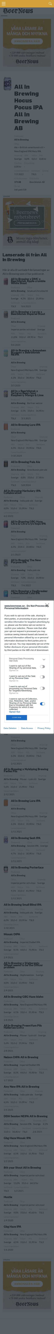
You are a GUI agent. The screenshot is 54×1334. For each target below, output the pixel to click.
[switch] (42, 666)
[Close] (48, 606)
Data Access (27, 728)
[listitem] (27, 660)
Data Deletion (10, 728)
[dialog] (27, 667)
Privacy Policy (44, 728)
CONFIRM (16, 717)
